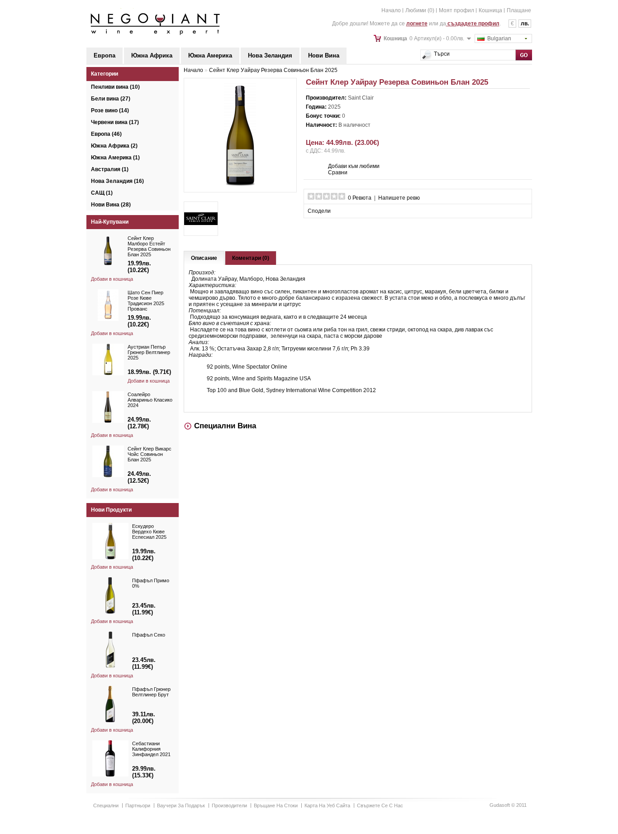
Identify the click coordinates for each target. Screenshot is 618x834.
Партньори (137, 805)
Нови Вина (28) (111, 204)
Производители (229, 805)
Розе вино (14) (110, 110)
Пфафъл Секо (148, 634)
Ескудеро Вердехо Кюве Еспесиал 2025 (149, 531)
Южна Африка (151, 55)
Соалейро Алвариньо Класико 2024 (150, 400)
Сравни (337, 172)
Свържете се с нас (380, 805)
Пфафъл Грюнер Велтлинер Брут (151, 691)
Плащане (519, 10)
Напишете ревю (399, 198)
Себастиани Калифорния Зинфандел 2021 (151, 749)
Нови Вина (323, 55)
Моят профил (456, 10)
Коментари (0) (250, 258)
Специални (106, 805)
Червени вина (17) (115, 122)
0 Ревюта (359, 198)
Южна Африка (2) (114, 146)
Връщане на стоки (276, 805)
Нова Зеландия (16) (117, 181)
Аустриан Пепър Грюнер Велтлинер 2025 (149, 352)
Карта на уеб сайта (327, 805)
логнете (417, 23)
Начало (391, 10)
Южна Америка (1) (115, 157)
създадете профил (472, 23)
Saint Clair (361, 98)
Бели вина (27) (110, 99)
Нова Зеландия (270, 55)
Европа (104, 55)
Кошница (490, 10)
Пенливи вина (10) (115, 87)
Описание (204, 258)
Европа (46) (106, 134)
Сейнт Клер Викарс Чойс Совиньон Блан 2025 (149, 454)
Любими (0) (419, 10)
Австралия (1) (109, 169)
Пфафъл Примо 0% (150, 583)
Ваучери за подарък (181, 805)
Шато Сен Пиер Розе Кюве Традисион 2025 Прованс (146, 301)
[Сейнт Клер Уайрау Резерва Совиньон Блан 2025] (240, 184)
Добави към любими (354, 166)
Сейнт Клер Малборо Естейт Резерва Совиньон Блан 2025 (149, 246)
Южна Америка (210, 55)
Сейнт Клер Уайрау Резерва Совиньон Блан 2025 (273, 70)
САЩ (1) (102, 193)
